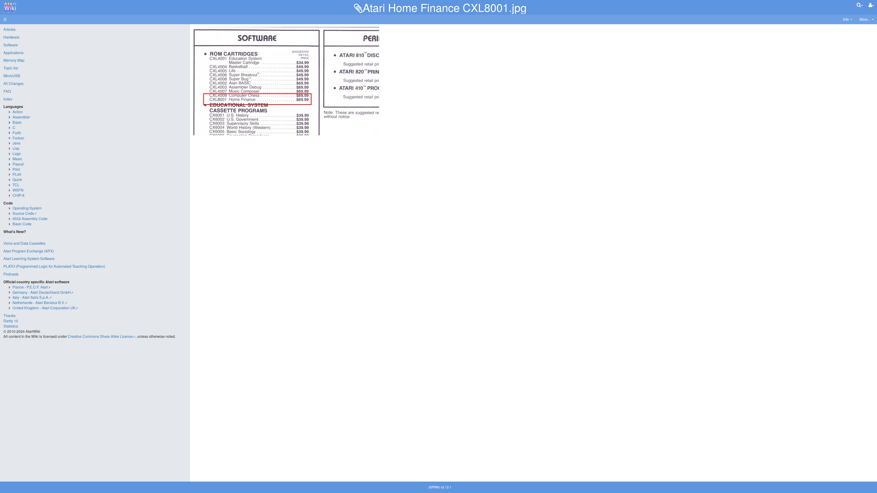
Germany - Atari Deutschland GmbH (42, 292)
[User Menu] (871, 5)
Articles (9, 29)
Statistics (10, 326)
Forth (17, 132)
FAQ (7, 91)
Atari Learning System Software (29, 258)
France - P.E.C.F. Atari (30, 287)
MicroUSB (11, 75)
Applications (13, 52)
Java (16, 143)
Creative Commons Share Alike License (100, 336)
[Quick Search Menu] (860, 5)
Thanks (9, 315)
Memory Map (13, 60)
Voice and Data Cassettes (24, 243)
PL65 (17, 174)
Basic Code (22, 223)
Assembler (21, 117)
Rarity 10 (10, 320)
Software (10, 44)
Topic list (10, 68)
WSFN (18, 190)
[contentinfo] (848, 19)
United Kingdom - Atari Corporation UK (44, 307)
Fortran (18, 138)
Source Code (23, 213)
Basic (17, 122)
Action (18, 111)
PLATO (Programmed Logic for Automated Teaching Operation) (54, 266)
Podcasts (10, 274)
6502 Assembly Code (30, 218)
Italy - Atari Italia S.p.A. (31, 297)
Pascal (18, 164)
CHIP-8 (18, 195)
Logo (17, 153)
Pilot (16, 169)
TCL (16, 184)
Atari (9, 6)
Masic (17, 158)
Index (7, 99)
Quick (17, 179)
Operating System (27, 208)
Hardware (11, 37)
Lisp (16, 148)
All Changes (13, 83)
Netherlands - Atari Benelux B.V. (39, 302)
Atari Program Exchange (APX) (28, 251)
